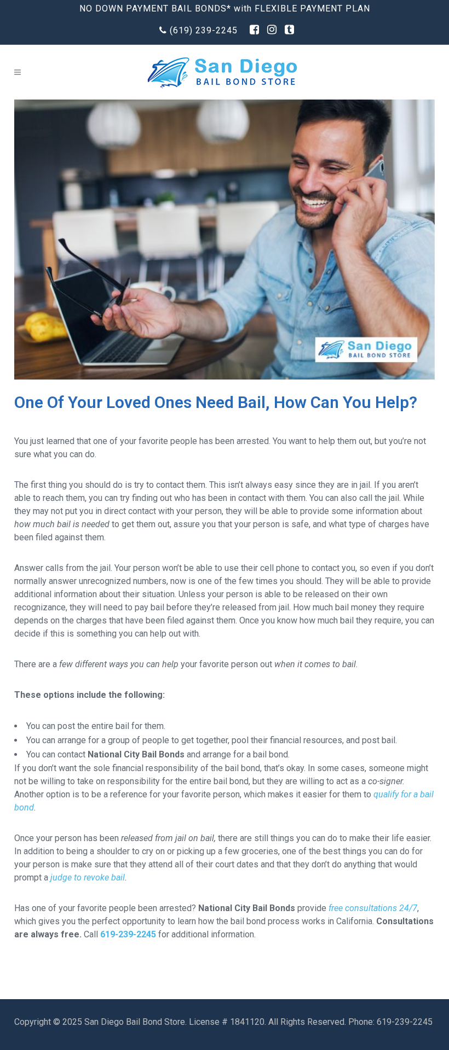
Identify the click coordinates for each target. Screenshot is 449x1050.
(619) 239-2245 (204, 30)
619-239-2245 (128, 934)
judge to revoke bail (86, 877)
